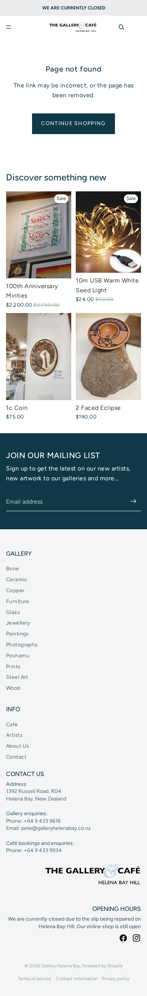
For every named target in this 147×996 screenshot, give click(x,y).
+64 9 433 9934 (43, 850)
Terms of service (34, 978)
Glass (13, 612)
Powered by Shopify (102, 966)
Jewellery (18, 623)
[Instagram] (136, 938)
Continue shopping (73, 123)
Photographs (22, 645)
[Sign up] (133, 501)
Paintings (17, 634)
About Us (17, 746)
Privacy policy (115, 978)
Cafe (12, 724)
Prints (13, 666)
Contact (16, 757)
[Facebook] (123, 938)
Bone (12, 568)
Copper (15, 590)
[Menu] (8, 27)
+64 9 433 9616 (42, 821)
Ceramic (16, 579)
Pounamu (17, 655)
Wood (13, 688)
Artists (14, 735)
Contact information (77, 978)
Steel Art (17, 677)
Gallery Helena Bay (60, 966)
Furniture (17, 601)
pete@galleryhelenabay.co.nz (56, 828)
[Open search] (121, 27)
